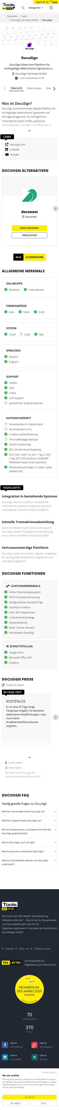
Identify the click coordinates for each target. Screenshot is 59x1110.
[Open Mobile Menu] (51, 7)
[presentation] (56, 208)
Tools (24, 16)
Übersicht (16, 88)
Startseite (12, 16)
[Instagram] (34, 1045)
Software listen (42, 948)
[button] (6, 88)
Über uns (24, 948)
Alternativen (34, 88)
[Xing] (34, 1057)
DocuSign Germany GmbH (24, 20)
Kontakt (10, 948)
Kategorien (35, 7)
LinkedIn (15, 149)
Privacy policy (49, 1072)
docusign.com (17, 144)
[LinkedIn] (5, 1057)
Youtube (14, 154)
